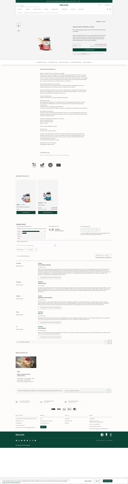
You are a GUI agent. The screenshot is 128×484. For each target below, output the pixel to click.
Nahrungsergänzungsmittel (37, 12)
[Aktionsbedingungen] (79, 1)
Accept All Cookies (108, 480)
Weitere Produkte (64, 62)
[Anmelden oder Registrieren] (107, 9)
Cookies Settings (88, 480)
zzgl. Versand (84, 53)
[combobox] (75, 45)
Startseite (20, 12)
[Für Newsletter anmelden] (108, 390)
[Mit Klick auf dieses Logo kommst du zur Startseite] (64, 5)
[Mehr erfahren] (34, 165)
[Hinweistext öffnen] (61, 391)
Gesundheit (26, 12)
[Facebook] (16, 440)
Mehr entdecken (87, 62)
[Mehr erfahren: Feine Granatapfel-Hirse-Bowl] (26, 370)
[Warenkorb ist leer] (110, 9)
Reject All (98, 480)
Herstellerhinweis (53, 62)
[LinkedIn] (24, 440)
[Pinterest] (27, 440)
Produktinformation (41, 62)
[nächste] (110, 1)
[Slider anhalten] (17, 1)
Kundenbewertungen (75, 62)
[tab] (18, 25)
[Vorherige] (108, 1)
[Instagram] (19, 440)
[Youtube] (22, 440)
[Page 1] (18, 25)
